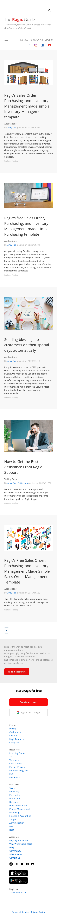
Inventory (14, 791)
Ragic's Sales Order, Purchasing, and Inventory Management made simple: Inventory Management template (27, 106)
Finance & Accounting (20, 815)
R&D (11, 829)
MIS (11, 826)
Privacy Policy (38, 911)
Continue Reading (11, 161)
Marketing (14, 812)
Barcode (13, 801)
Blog (11, 847)
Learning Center (17, 753)
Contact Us (14, 857)
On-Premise (15, 732)
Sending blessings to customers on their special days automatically (26, 345)
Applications (10, 123)
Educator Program (18, 770)
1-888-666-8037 (17, 892)
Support (13, 819)
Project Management (19, 808)
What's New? (15, 854)
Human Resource (18, 805)
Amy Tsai (12, 127)
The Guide (19, 19)
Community (15, 850)
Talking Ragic (10, 479)
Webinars (14, 760)
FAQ (11, 773)
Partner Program (17, 767)
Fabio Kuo (23, 482)
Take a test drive (17, 671)
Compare (14, 742)
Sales (11, 788)
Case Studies (15, 763)
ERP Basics (14, 777)
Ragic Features (16, 739)
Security (13, 735)
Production (14, 798)
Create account (28, 702)
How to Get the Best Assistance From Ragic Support (23, 467)
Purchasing (14, 795)
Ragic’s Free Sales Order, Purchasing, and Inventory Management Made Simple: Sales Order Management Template (27, 571)
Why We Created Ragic (20, 843)
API (11, 756)
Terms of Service (20, 911)
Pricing (12, 728)
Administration (16, 822)
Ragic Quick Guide (18, 840)
